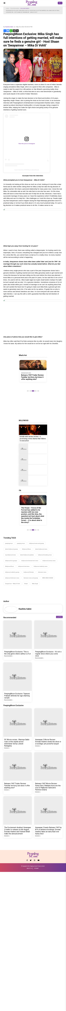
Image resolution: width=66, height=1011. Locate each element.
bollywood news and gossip (36, 543)
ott (20, 490)
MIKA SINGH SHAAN (47, 578)
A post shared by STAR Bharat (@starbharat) (26, 170)
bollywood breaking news (45, 555)
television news (42, 572)
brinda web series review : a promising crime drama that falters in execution (33, 438)
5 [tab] (38, 391)
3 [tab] (33, 391)
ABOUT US (29, 868)
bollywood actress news (49, 560)
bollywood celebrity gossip (12, 572)
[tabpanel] (33, 371)
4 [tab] (35, 391)
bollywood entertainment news (29, 560)
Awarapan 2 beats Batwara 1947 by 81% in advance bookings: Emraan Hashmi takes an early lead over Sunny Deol (48, 830)
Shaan (26, 583)
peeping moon (21, 543)
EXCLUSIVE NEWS (24, 8)
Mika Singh (35, 583)
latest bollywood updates (27, 555)
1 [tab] (28, 391)
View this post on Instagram (26, 143)
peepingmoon (9, 543)
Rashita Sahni (9, 27)
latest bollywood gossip (11, 549)
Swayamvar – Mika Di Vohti (12, 583)
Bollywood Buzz (9, 566)
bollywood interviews (23, 566)
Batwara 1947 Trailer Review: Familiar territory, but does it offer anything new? (32, 377)
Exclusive (6, 748)
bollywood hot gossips (11, 560)
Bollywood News (26, 549)
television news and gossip (31, 578)
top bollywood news (10, 555)
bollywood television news (12, 578)
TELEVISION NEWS (14, 8)
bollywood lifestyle (29, 572)
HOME (7, 8)
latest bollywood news (41, 549)
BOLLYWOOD (23, 420)
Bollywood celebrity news (40, 566)
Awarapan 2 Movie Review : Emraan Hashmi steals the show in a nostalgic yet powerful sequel (48, 742)
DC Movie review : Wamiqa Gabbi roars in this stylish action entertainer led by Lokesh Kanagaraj (16, 743)
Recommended (8, 656)
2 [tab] (30, 391)
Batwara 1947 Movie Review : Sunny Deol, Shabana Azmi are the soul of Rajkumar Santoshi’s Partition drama (48, 786)
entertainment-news (26, 373)
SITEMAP (36, 868)
